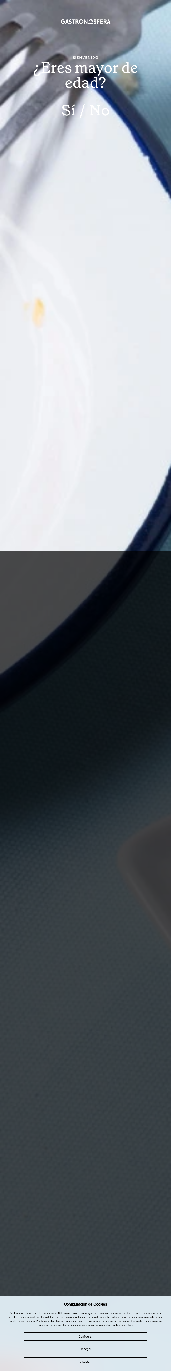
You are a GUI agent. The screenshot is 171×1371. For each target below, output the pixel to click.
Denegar (85, 1349)
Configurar (86, 1336)
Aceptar (85, 1361)
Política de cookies (122, 1325)
